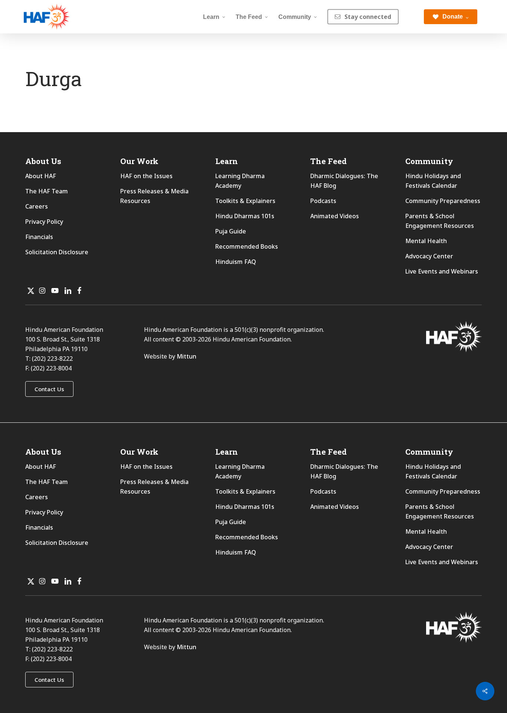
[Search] (411, 16)
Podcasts (323, 201)
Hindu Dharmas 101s (244, 216)
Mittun (186, 356)
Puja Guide (230, 231)
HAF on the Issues (146, 176)
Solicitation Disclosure (56, 252)
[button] (49, 389)
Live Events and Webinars (441, 271)
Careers (36, 206)
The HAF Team (46, 191)
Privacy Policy (44, 222)
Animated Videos (334, 216)
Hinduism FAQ (235, 262)
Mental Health (426, 241)
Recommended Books (246, 246)
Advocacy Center (429, 256)
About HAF (40, 176)
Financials (39, 237)
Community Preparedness (442, 201)
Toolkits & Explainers (245, 201)
